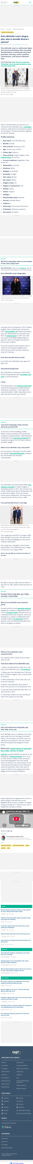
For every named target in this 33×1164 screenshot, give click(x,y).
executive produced (21, 438)
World (2, 921)
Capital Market (4, 1001)
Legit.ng (4, 754)
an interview (18, 619)
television (27, 127)
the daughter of (11, 331)
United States (6, 157)
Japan (27, 845)
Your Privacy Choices (18, 1163)
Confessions (3, 993)
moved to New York (24, 386)
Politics (2, 1017)
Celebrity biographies (18, 29)
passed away (11, 336)
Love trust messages (18, 845)
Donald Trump (12, 612)
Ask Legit (8, 29)
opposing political (24, 608)
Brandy (3, 848)
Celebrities (3, 913)
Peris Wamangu (18, 44)
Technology (3, 936)
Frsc (8, 848)
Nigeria (2, 985)
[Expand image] (31, 70)
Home (2, 29)
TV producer (25, 669)
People (2, 944)
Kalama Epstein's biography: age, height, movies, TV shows (16, 749)
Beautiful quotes (6, 845)
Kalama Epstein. (16, 756)
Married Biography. (17, 453)
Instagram (23, 268)
